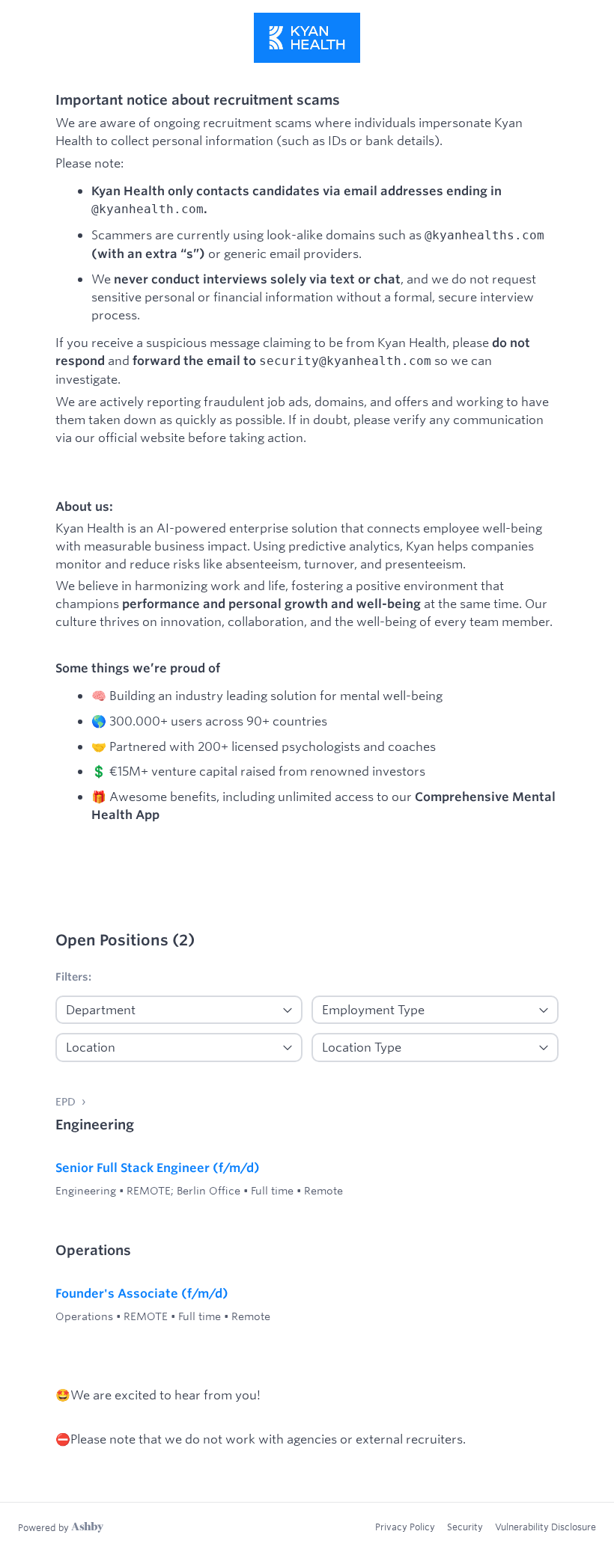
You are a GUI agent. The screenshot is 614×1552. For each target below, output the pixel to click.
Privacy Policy (405, 1527)
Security (465, 1527)
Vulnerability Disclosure (545, 1527)
